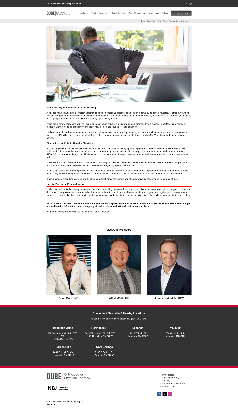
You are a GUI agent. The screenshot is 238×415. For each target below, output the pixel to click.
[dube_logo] (58, 11)
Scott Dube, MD (69, 298)
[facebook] (186, 4)
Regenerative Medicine (173, 383)
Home (142, 21)
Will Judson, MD (119, 298)
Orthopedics (168, 375)
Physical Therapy (170, 377)
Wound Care (168, 386)
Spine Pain (151, 21)
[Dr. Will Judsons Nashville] (119, 236)
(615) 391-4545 (73, 3)
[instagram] (191, 4)
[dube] (68, 236)
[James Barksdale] (169, 236)
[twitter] (165, 394)
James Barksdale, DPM (169, 298)
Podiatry (166, 380)
